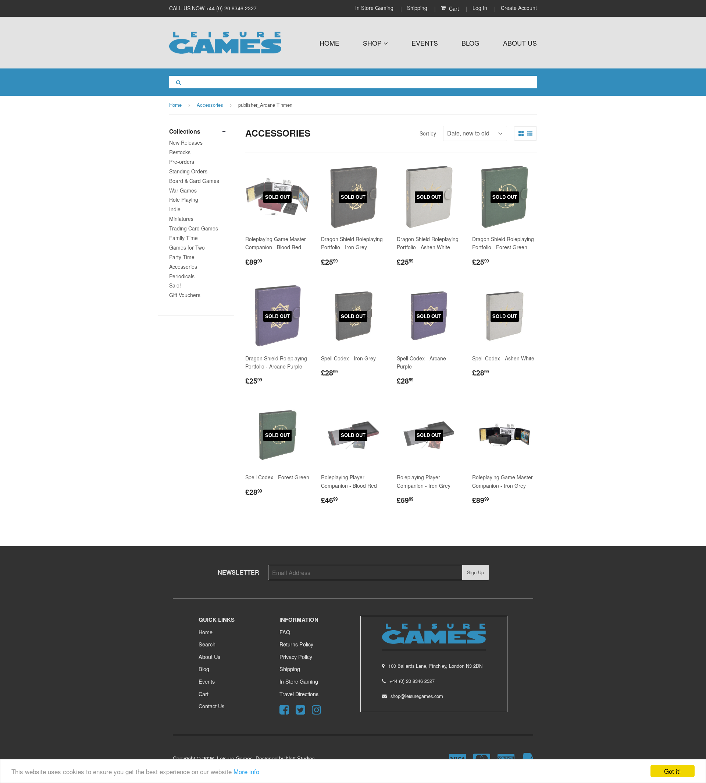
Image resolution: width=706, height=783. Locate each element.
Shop (373, 42)
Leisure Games (235, 758)
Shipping (417, 7)
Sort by (428, 133)
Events (424, 42)
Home (329, 42)
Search (207, 644)
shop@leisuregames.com (417, 695)
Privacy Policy (295, 656)
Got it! (672, 771)
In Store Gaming (375, 7)
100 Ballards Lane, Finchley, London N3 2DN (435, 665)
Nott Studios (300, 758)
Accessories (210, 104)
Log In (480, 7)
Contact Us (211, 706)
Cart (203, 694)
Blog (470, 42)
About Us (520, 42)
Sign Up (475, 572)
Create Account (519, 7)
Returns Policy (296, 644)
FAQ (284, 632)
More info (246, 771)
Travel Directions (298, 694)
